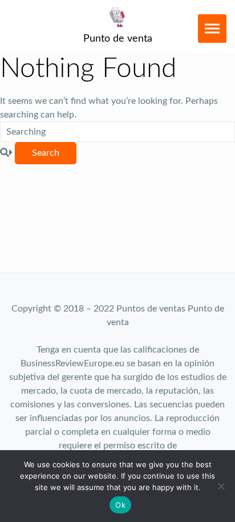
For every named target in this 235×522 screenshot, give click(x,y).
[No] (220, 486)
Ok (120, 504)
